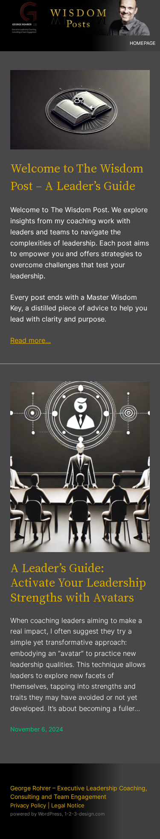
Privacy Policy (28, 805)
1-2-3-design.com (84, 814)
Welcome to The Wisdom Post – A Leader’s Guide (76, 177)
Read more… (30, 340)
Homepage (143, 43)
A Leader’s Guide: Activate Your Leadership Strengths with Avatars (78, 583)
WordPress (50, 814)
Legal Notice (67, 805)
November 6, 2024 (36, 729)
